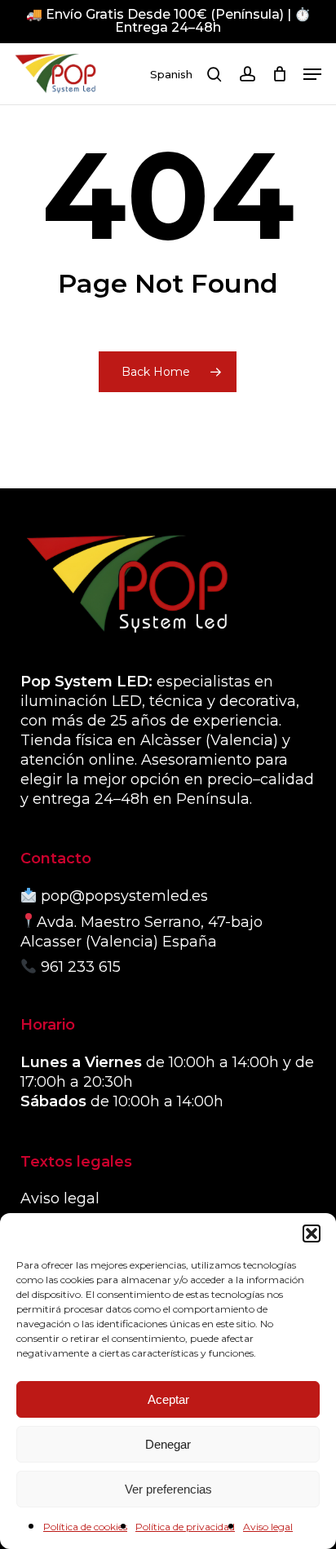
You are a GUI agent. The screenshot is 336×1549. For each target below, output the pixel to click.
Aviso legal (268, 1526)
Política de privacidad (185, 1526)
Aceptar (168, 1399)
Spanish (171, 74)
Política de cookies (85, 1526)
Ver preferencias (168, 1489)
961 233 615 (81, 967)
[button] (311, 1233)
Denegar (168, 1444)
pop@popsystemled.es (124, 896)
